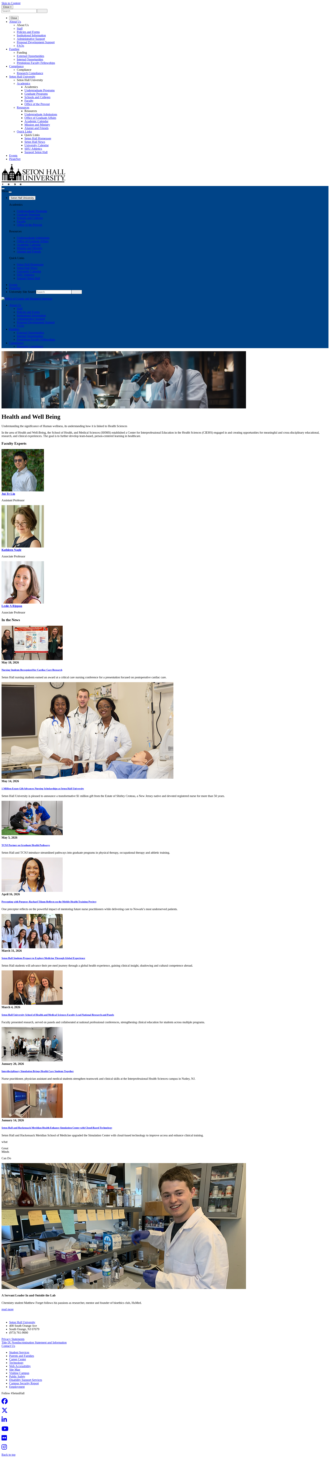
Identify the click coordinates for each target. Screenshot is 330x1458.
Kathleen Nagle (11, 549)
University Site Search (22, 291)
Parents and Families (21, 1355)
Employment (17, 1386)
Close (14, 18)
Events (13, 155)
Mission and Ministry (37, 124)
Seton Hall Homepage (37, 138)
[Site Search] (3, 188)
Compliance (16, 66)
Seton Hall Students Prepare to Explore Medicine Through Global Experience (43, 958)
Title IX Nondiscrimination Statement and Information (34, 1342)
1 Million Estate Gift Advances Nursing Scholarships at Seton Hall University (43, 788)
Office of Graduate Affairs (40, 117)
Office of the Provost (37, 104)
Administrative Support (31, 38)
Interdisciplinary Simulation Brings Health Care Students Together (38, 1071)
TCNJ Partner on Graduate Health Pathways (26, 845)
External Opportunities (30, 56)
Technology (16, 1362)
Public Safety (17, 1376)
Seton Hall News (34, 141)
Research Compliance (30, 73)
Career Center (17, 1359)
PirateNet (14, 159)
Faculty (28, 100)
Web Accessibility (20, 1366)
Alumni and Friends (36, 128)
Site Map (14, 1369)
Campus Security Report (24, 1383)
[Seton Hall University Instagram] (5, 1448)
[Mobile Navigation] (10, 192)
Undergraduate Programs (39, 90)
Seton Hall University (22, 76)
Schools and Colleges (37, 97)
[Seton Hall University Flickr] (5, 1439)
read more (8, 1309)
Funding (14, 49)
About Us (15, 21)
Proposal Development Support (36, 42)
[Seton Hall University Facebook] (6, 1402)
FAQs (20, 45)
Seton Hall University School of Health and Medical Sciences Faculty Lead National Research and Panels (58, 1014)
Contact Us (8, 1346)
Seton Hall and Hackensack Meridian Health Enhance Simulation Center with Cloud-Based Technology (57, 1127)
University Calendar (36, 145)
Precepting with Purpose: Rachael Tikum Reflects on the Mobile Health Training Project (49, 901)
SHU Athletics (33, 148)
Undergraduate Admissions (40, 114)
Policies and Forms (28, 32)
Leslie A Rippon (12, 606)
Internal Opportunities (30, 59)
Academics (23, 83)
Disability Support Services (25, 1380)
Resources (23, 107)
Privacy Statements (13, 1339)
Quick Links (24, 131)
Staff (20, 28)
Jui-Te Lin (8, 493)
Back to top (8, 1454)
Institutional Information (31, 35)
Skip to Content (11, 3)
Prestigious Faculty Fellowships (36, 62)
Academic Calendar (36, 121)
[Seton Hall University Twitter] (6, 1411)
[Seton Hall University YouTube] (6, 1429)
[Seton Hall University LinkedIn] (5, 1420)
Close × (7, 7)
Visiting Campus (19, 1373)
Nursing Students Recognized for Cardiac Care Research (32, 669)
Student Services (19, 1352)
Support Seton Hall (36, 152)
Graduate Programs (36, 93)
